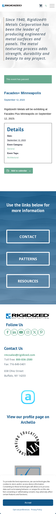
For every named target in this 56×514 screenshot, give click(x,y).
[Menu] (51, 5)
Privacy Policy (36, 509)
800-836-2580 (24, 359)
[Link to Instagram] (27, 332)
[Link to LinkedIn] (14, 332)
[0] (40, 7)
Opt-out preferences (21, 509)
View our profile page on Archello (28, 419)
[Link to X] (34, 332)
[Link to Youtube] (21, 332)
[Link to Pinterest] (41, 332)
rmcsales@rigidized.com (19, 355)
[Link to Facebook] (7, 332)
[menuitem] (51, 5)
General (11, 148)
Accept (28, 502)
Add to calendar (19, 170)
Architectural (13, 157)
